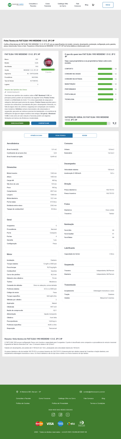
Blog (86, 5)
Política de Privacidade (60, 403)
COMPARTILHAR (44, 123)
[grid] (60, 237)
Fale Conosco (77, 5)
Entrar (108, 5)
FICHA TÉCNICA (60, 135)
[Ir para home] (16, 5)
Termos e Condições (97, 403)
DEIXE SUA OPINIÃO (17, 123)
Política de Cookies (23, 403)
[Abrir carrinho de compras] (93, 5)
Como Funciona (47, 5)
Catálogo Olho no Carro (63, 5)
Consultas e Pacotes (33, 5)
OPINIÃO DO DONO (36, 135)
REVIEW (84, 135)
